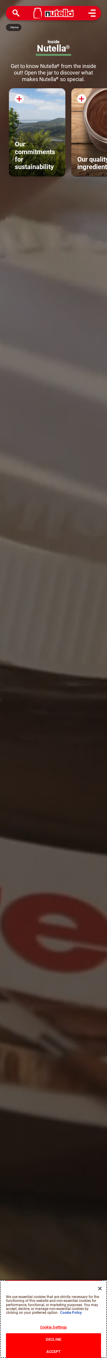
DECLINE (53, 1339)
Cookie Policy (71, 1313)
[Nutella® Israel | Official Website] (54, 13)
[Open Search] (16, 13)
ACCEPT (53, 1351)
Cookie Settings (53, 1327)
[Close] (99, 1288)
